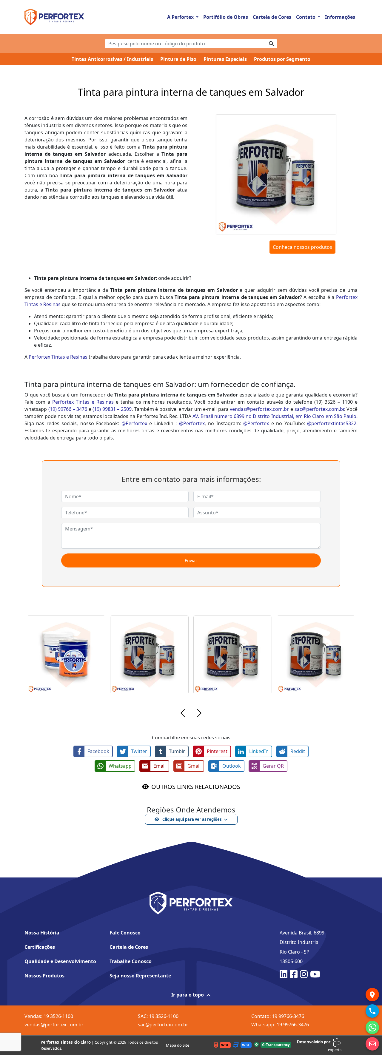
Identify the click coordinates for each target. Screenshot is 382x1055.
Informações (340, 17)
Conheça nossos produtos (302, 247)
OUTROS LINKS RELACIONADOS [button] (195, 787)
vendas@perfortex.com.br (259, 409)
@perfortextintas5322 (331, 423)
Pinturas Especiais (225, 59)
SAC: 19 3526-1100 (158, 1016)
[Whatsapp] (372, 1027)
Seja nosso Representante (140, 975)
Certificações (39, 947)
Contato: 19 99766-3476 (277, 1016)
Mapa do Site (177, 1045)
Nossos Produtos (44, 975)
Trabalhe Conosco (131, 961)
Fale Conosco (125, 932)
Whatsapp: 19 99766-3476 (280, 1024)
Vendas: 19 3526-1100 (48, 1016)
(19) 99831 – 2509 (112, 409)
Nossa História (41, 932)
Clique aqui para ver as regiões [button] (191, 819)
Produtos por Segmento (282, 59)
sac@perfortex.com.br (319, 409)
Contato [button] (306, 17)
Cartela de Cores (272, 17)
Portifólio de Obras (225, 17)
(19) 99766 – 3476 (67, 409)
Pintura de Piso (178, 59)
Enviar (191, 560)
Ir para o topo (187, 994)
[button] (182, 714)
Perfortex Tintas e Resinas (58, 357)
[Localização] (372, 994)
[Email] (372, 1044)
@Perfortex (134, 423)
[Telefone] (372, 1011)
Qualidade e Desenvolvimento (60, 961)
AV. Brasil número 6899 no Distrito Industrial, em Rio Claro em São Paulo (274, 416)
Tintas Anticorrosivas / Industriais (112, 59)
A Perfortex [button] (181, 17)
